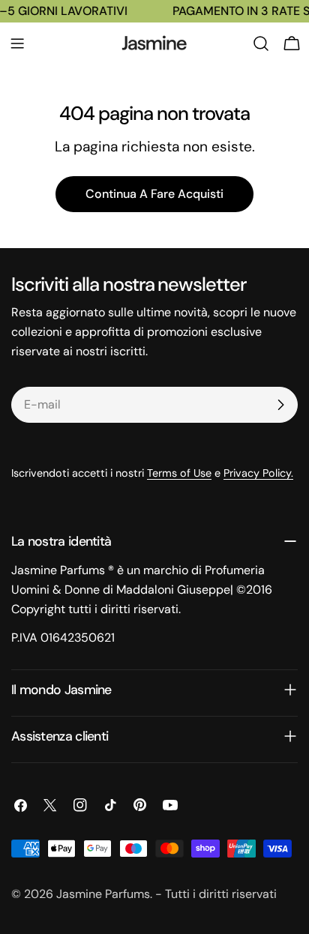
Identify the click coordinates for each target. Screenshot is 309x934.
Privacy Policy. (258, 473)
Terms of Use (179, 473)
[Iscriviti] (280, 405)
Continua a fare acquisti (155, 194)
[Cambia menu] (17, 43)
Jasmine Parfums (103, 894)
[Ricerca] (261, 43)
